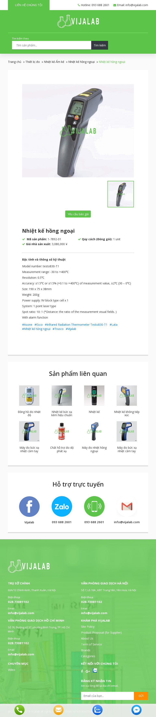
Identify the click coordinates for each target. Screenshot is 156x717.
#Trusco (58, 329)
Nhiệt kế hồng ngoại (81, 62)
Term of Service (91, 644)
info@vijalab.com (21, 613)
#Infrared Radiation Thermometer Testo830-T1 (76, 324)
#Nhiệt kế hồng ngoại (36, 329)
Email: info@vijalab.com (132, 5)
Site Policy (87, 627)
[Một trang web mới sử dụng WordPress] (78, 27)
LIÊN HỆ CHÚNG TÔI (28, 5)
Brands (85, 650)
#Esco (39, 324)
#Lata (113, 324)
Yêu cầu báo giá (78, 214)
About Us (87, 638)
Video (11, 670)
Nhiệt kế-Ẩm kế (54, 62)
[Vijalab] (29, 572)
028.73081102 (18, 602)
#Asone (27, 324)
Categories (88, 656)
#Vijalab (71, 329)
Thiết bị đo (32, 62)
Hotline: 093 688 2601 (94, 5)
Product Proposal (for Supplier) (101, 632)
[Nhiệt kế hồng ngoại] (78, 130)
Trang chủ (14, 62)
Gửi (141, 696)
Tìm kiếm (100, 45)
